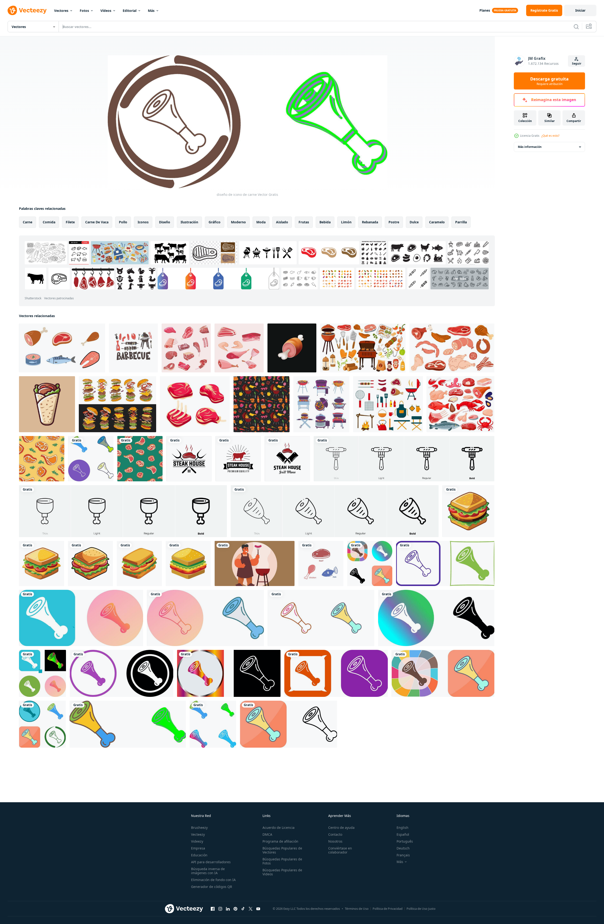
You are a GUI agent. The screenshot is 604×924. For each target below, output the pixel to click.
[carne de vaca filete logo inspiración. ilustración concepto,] (189, 458)
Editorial (129, 10)
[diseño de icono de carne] (90, 458)
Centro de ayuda (341, 827)
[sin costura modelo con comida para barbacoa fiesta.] (262, 404)
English (402, 827)
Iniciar (580, 10)
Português (405, 841)
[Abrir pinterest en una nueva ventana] (235, 908)
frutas (304, 222)
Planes (484, 10)
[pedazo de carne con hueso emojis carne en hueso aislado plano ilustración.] (291, 348)
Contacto (335, 834)
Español (403, 834)
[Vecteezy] (27, 10)
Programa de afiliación (280, 841)
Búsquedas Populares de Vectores (282, 850)
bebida (325, 222)
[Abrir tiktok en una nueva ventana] (243, 908)
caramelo (437, 222)
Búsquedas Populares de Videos (282, 872)
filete (70, 222)
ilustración (189, 222)
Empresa (198, 848)
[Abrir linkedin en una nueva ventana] (228, 908)
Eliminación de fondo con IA (213, 879)
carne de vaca (96, 222)
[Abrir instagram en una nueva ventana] (220, 908)
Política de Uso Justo (421, 908)
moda (261, 222)
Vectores (61, 10)
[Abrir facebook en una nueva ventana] (213, 908)
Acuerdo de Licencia (278, 827)
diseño (164, 222)
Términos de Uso (357, 908)
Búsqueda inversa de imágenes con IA (208, 871)
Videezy (197, 841)
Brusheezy (199, 827)
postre (394, 222)
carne (27, 222)
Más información (530, 147)
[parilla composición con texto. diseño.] (133, 348)
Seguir (576, 63)
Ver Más (459, 278)
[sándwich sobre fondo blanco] (468, 511)
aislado (282, 222)
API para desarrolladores (211, 862)
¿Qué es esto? (550, 136)
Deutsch (403, 848)
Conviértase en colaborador (340, 850)
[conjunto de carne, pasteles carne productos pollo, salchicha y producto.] (186, 348)
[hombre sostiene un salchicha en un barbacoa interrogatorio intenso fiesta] (255, 563)
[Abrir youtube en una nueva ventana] (258, 908)
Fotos (84, 10)
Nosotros (335, 841)
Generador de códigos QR (211, 886)
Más (151, 10)
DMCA (267, 834)
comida (49, 222)
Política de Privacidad (388, 908)
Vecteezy (198, 834)
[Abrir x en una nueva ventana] (251, 908)
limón (346, 222)
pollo (123, 222)
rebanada (370, 222)
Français (403, 855)
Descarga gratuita (549, 81)
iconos (143, 222)
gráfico (214, 222)
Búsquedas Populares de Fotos (282, 861)
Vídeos (105, 10)
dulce (414, 222)
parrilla (461, 222)
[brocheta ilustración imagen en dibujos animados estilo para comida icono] (47, 404)
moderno (238, 222)
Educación (199, 855)
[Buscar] (576, 26)
